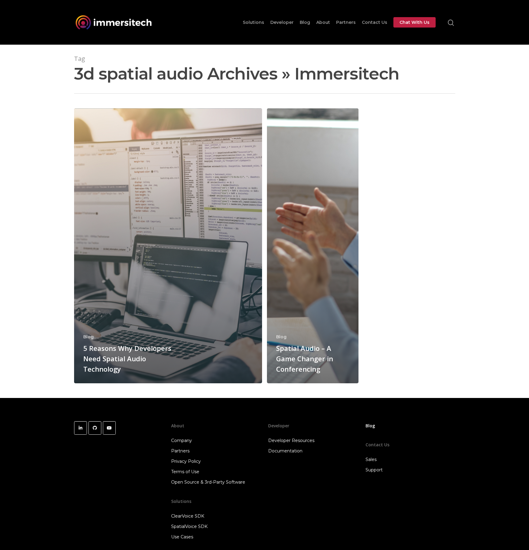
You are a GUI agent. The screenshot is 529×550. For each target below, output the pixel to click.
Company (181, 440)
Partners (346, 22)
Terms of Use (185, 471)
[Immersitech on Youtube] (109, 428)
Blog (305, 22)
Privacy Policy (186, 461)
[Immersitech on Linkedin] (80, 428)
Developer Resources (291, 440)
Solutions (253, 22)
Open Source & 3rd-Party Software (208, 482)
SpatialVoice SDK (189, 526)
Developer (282, 22)
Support (374, 470)
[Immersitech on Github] (94, 428)
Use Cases (182, 537)
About (323, 22)
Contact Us (374, 22)
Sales (371, 459)
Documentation (285, 451)
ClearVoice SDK (187, 516)
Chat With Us (415, 22)
